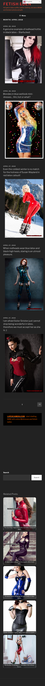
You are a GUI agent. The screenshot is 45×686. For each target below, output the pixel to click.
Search (6, 473)
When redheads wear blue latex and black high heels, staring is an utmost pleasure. (22, 251)
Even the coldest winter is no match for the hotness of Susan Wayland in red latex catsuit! (21, 172)
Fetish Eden (17, 4)
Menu (24, 16)
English (29, 2)
